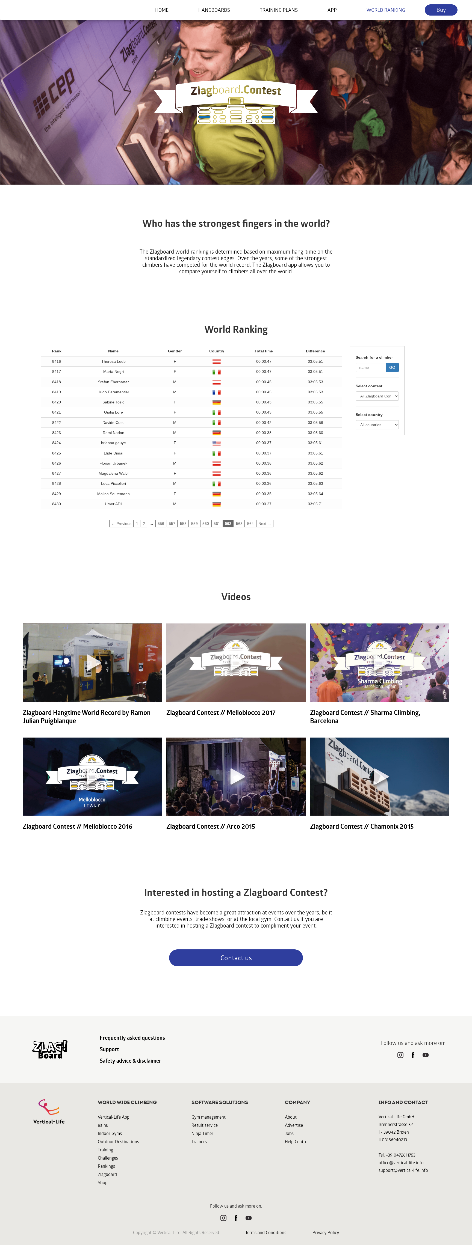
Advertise (294, 1125)
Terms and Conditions (265, 1232)
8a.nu (103, 1125)
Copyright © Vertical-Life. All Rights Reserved (176, 1232)
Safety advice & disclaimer (130, 1061)
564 (250, 523)
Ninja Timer (202, 1133)
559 (194, 523)
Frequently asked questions (132, 1038)
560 (205, 523)
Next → (264, 523)
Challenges (108, 1158)
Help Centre (296, 1141)
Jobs (289, 1133)
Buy (441, 9)
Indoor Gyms (110, 1133)
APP (332, 10)
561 (217, 523)
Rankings (106, 1166)
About (291, 1117)
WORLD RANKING (386, 10)
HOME (162, 10)
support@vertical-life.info (403, 1170)
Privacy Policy (325, 1232)
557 (172, 523)
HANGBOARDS (214, 10)
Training (105, 1149)
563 (239, 523)
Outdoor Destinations (118, 1141)
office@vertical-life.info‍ (401, 1162)
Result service (204, 1125)
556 (161, 523)
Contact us (236, 957)
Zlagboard (107, 1174)
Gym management (208, 1117)
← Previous (121, 523)
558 (183, 523)
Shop (103, 1182)
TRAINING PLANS (279, 10)
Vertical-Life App (113, 1117)
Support (109, 1049)
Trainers (199, 1141)
